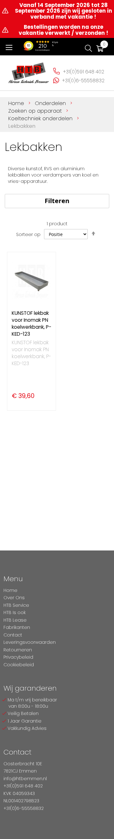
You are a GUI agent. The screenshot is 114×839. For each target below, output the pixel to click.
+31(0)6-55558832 (83, 80)
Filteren (57, 200)
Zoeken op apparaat (35, 111)
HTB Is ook (14, 612)
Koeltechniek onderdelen (41, 118)
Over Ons (14, 597)
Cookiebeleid (18, 665)
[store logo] (29, 71)
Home (17, 103)
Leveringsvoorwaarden (29, 642)
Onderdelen (51, 103)
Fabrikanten (16, 627)
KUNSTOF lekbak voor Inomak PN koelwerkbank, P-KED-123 (31, 323)
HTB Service (16, 605)
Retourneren (17, 650)
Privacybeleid (18, 657)
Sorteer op (28, 234)
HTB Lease (15, 620)
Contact (12, 635)
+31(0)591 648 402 (83, 71)
